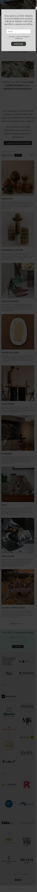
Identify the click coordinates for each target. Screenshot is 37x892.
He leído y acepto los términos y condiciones (19, 37)
